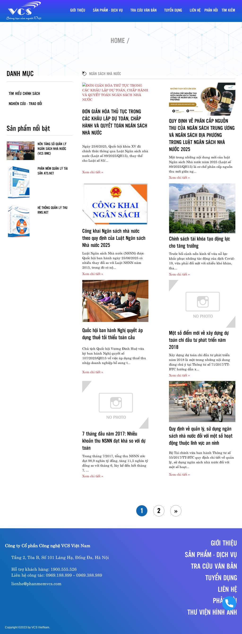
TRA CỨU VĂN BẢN (143, 10)
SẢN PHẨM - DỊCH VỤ (108, 10)
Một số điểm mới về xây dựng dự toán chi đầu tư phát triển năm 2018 (199, 339)
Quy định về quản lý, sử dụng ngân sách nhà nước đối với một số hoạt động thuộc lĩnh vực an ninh (201, 435)
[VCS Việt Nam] (24, 11)
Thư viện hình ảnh (212, 612)
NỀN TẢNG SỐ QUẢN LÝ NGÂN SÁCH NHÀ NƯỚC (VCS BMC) (52, 148)
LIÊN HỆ (195, 10)
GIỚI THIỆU (77, 10)
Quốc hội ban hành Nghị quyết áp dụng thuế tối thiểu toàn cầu (112, 333)
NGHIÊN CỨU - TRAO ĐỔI (25, 103)
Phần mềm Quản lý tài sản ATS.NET (53, 170)
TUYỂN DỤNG (173, 10)
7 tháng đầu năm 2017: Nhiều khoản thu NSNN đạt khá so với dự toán (113, 440)
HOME (118, 40)
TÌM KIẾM (228, 10)
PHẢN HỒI (211, 10)
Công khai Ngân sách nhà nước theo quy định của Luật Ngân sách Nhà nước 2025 (113, 237)
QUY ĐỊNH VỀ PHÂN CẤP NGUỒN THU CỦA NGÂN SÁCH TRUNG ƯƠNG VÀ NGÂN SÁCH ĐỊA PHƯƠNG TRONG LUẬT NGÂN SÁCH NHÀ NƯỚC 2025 (202, 134)
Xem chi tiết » (92, 171)
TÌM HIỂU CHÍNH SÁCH (24, 93)
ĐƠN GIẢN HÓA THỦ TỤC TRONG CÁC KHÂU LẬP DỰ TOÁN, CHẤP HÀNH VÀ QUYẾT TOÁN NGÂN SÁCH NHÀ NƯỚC (114, 122)
